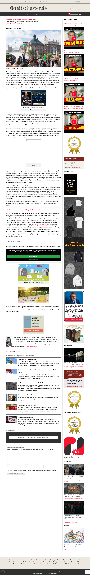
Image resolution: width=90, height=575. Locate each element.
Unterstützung (25, 1)
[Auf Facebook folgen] (71, 2)
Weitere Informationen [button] (33, 259)
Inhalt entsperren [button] (33, 256)
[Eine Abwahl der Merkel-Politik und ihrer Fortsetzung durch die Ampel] (33, 374)
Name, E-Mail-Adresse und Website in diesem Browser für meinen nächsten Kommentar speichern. (33, 470)
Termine (31, 571)
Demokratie (24, 19)
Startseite (14, 571)
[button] (80, 14)
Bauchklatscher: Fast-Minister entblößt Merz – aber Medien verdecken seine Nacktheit (72, 78)
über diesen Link (10, 233)
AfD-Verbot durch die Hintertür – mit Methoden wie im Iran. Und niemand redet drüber (73, 108)
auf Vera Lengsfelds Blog (31, 346)
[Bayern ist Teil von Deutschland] (33, 362)
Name (9, 464)
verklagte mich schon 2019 (23, 217)
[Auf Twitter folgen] (73, 2)
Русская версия (58, 571)
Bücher (40, 1)
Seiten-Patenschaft (33, 1)
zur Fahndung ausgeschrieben (42, 224)
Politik (34, 19)
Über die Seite (17, 1)
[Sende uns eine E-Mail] (75, 2)
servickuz (10, 351)
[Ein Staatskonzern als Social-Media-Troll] (33, 386)
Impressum (65, 571)
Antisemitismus (9, 19)
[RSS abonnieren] (77, 2)
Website (45, 464)
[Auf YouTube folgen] (80, 2)
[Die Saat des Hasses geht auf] (33, 408)
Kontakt (45, 1)
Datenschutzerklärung (73, 571)
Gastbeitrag (29, 19)
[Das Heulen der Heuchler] (33, 421)
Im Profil (11, 1)
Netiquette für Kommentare (48, 571)
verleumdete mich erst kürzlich (52, 217)
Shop (49, 1)
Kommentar (10, 452)
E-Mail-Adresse (29, 464)
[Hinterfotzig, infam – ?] (33, 397)
